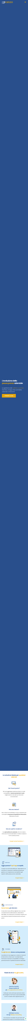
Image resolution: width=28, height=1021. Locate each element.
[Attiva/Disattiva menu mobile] (25, 2)
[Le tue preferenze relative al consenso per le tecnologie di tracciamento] (25, 1019)
